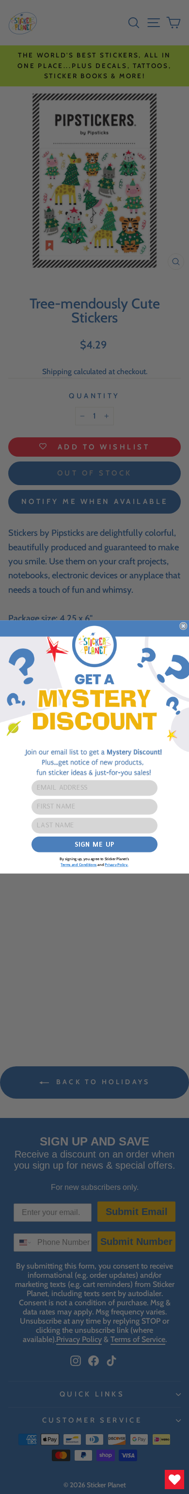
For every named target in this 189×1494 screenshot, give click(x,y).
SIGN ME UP (95, 844)
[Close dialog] (183, 626)
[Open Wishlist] (174, 1479)
